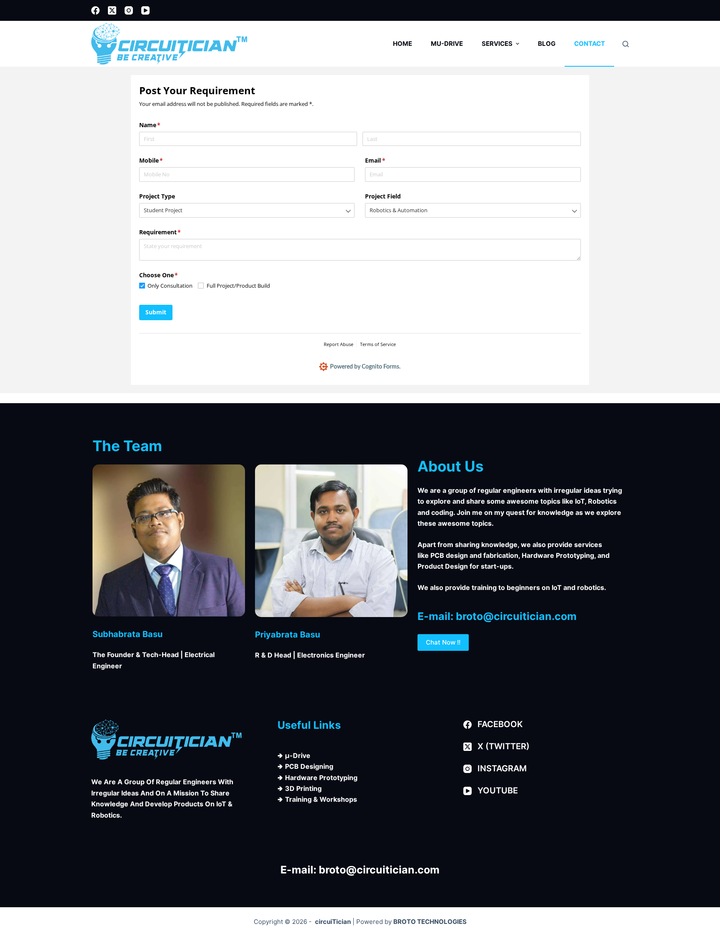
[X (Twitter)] (112, 10)
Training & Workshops (321, 799)
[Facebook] (95, 10)
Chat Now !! (443, 642)
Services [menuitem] (497, 44)
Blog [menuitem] (546, 44)
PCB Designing (309, 766)
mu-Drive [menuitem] (447, 44)
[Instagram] (129, 10)
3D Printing (303, 788)
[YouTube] (145, 10)
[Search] (625, 44)
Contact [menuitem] (589, 44)
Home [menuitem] (402, 44)
